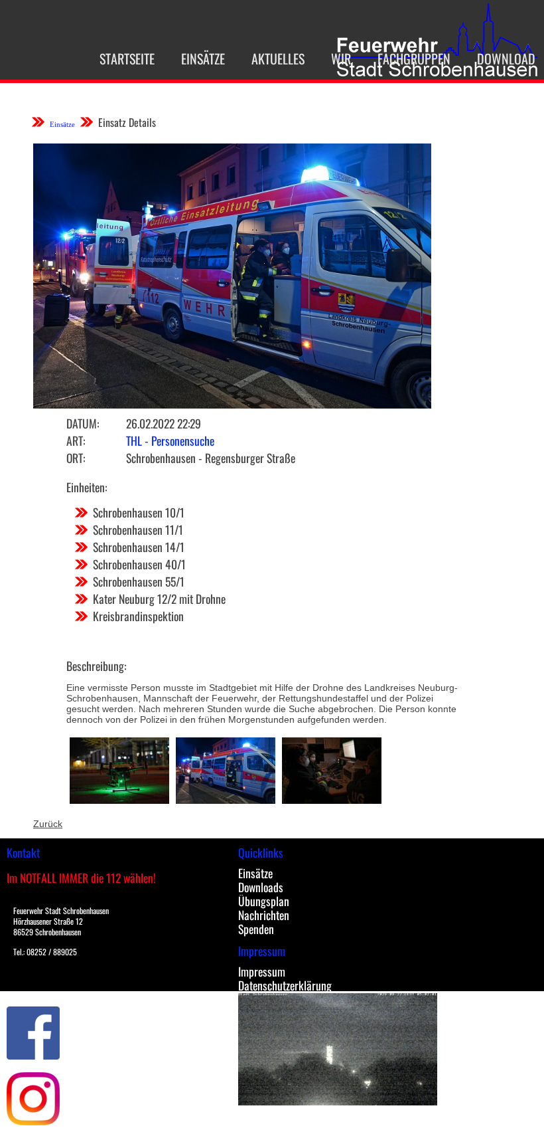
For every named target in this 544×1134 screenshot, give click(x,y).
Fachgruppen (413, 58)
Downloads (260, 887)
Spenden (256, 928)
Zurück (47, 823)
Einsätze (203, 58)
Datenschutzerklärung (285, 985)
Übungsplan (263, 900)
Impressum (261, 971)
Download (506, 58)
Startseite (127, 58)
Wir (341, 58)
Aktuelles (278, 58)
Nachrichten (263, 914)
